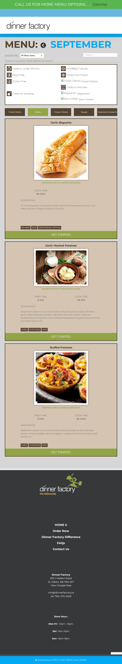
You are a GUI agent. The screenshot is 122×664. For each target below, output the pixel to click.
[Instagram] (61, 501)
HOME (83, 660)
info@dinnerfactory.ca (61, 592)
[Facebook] (55, 501)
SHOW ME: (12, 55)
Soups (84, 112)
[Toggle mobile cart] (108, 22)
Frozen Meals (61, 112)
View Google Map (61, 585)
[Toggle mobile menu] (115, 22)
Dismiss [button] (99, 4)
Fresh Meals (15, 112)
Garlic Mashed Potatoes (61, 245)
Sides (38, 112)
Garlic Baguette (61, 122)
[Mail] (67, 501)
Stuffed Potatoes (61, 347)
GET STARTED (61, 234)
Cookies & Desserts (107, 112)
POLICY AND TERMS (62, 660)
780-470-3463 (63, 596)
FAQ (76, 660)
